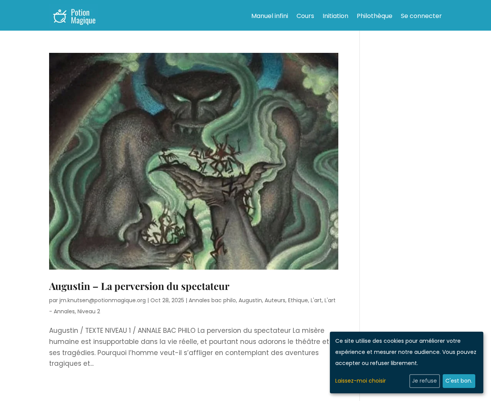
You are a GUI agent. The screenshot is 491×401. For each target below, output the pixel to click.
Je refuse (424, 381)
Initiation (335, 15)
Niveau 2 (88, 311)
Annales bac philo (212, 300)
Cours (305, 15)
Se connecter (421, 15)
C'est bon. (458, 381)
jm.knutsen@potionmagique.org (102, 300)
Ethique (298, 300)
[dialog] (406, 362)
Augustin (250, 300)
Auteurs (275, 300)
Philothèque (374, 15)
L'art (316, 300)
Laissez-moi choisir (360, 381)
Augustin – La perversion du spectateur (139, 286)
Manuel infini (269, 15)
